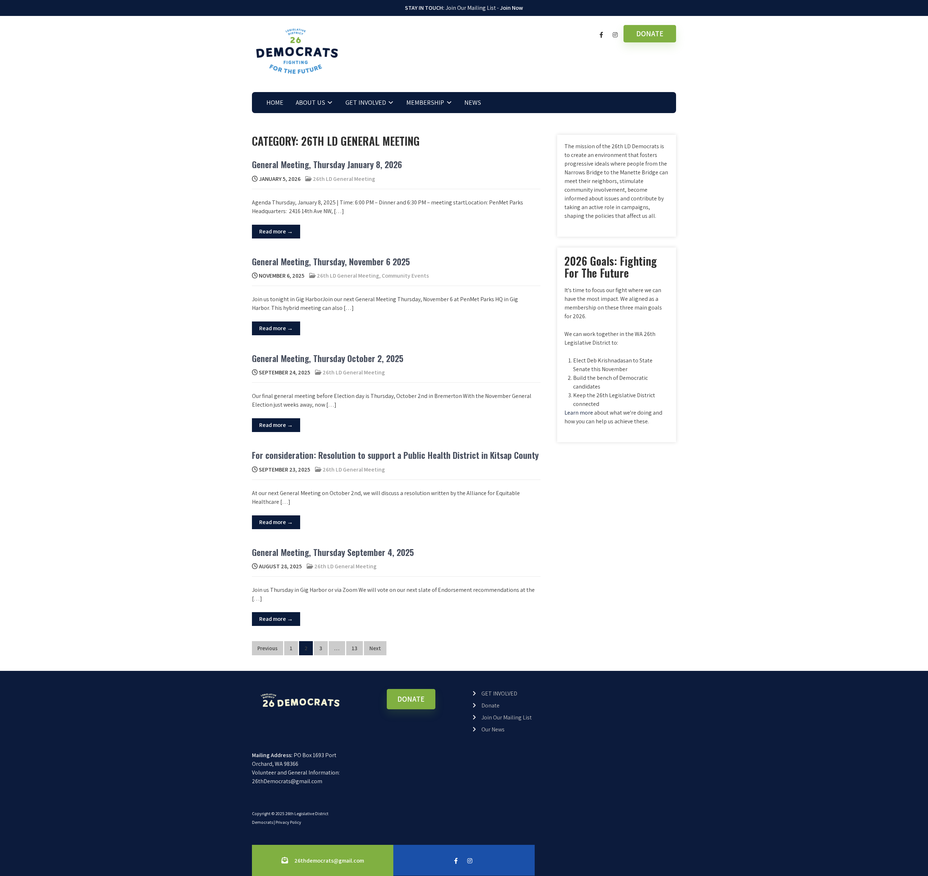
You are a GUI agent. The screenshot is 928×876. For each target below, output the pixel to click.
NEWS (472, 102)
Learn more (578, 412)
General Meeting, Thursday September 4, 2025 (333, 552)
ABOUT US (310, 102)
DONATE (649, 33)
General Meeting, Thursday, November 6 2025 (331, 261)
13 (354, 648)
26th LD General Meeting (344, 179)
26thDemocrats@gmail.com (287, 781)
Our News (493, 729)
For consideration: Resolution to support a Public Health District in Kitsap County (395, 454)
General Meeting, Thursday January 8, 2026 (327, 164)
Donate (490, 705)
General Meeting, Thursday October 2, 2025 (327, 358)
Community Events (405, 275)
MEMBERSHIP (425, 102)
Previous (267, 648)
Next (375, 648)
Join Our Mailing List (506, 717)
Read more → (276, 231)
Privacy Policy (288, 822)
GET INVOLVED (365, 102)
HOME (274, 102)
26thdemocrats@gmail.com (329, 860)
